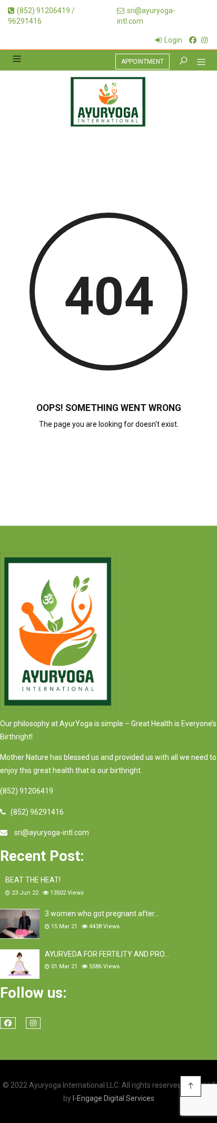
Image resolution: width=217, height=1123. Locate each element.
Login (173, 40)
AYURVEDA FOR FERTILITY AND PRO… (107, 954)
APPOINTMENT (142, 61)
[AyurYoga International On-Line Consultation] (108, 102)
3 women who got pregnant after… (102, 913)
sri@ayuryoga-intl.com (51, 832)
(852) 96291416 (37, 812)
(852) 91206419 (26, 791)
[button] (197, 63)
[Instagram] (204, 40)
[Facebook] (192, 40)
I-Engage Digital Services (113, 1098)
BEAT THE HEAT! (33, 880)
